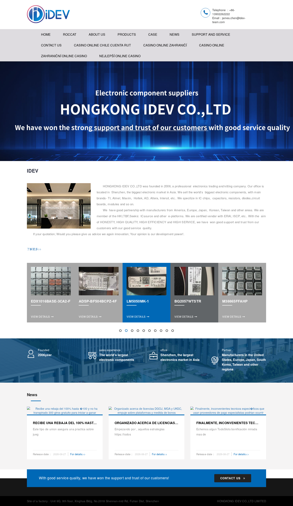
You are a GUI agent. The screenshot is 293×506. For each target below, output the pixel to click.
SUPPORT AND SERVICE (211, 34)
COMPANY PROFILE (105, 47)
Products (127, 34)
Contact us (230, 478)
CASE (152, 34)
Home (46, 34)
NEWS (174, 34)
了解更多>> (34, 249)
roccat (69, 34)
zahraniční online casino (64, 56)
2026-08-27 (59, 454)
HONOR (96, 55)
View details (40, 316)
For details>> (78, 454)
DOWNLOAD (202, 47)
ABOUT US (97, 34)
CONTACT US (51, 45)
